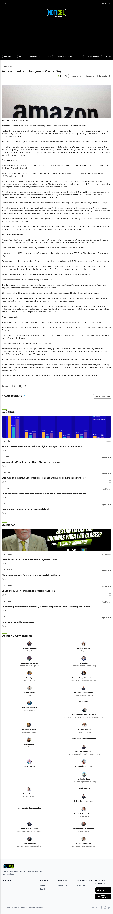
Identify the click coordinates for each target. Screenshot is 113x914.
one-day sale (101, 309)
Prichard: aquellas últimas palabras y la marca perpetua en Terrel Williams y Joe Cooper (46, 606)
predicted (63, 165)
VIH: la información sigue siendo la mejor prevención (28, 591)
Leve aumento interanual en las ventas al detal (25, 509)
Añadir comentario (102, 396)
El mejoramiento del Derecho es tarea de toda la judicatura (31, 575)
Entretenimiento (76, 56)
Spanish (43, 885)
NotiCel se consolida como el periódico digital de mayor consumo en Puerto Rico (42, 446)
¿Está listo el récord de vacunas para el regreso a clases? (30, 559)
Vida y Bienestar (94, 56)
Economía (34, 56)
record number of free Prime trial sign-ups (25, 269)
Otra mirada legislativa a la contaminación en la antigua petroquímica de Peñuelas (44, 478)
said (83, 274)
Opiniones (48, 56)
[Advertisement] (56, 35)
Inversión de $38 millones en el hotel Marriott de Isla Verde (31, 462)
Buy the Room (42, 309)
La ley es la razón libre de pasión (18, 622)
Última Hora (8, 56)
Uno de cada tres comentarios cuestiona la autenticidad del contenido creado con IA (44, 493)
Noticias (22, 56)
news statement (60, 248)
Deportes (60, 56)
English (42, 889)
